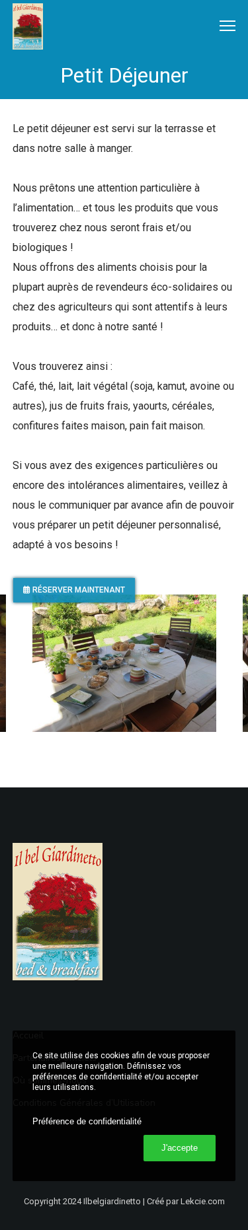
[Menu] (221, 26)
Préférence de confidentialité (87, 1121)
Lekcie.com (203, 1201)
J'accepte (179, 1148)
